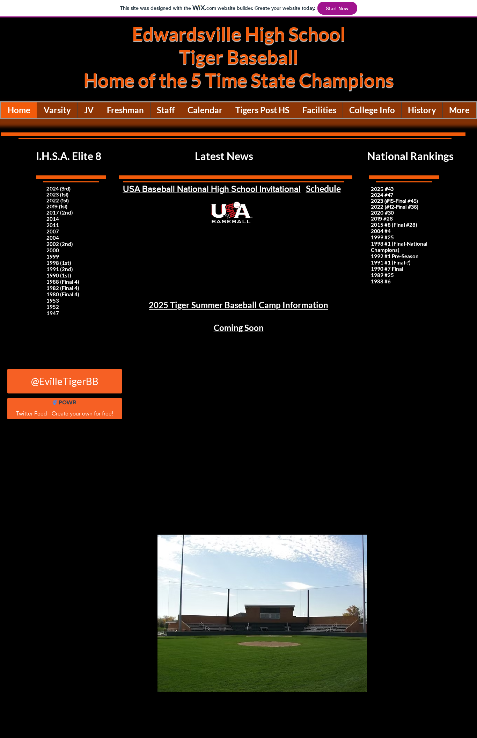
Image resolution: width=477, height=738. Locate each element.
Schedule (323, 188)
